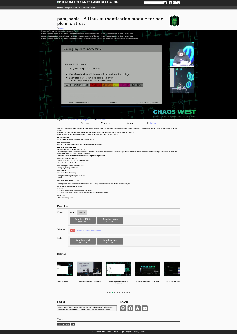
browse (60, 8)
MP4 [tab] (72, 212)
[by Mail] (145, 308)
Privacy (136, 332)
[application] (119, 74)
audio (93, 120)
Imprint (128, 332)
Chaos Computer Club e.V (102, 332)
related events (101, 120)
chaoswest (85, 8)
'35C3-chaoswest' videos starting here (76, 120)
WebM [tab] (82, 212)
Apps (122, 332)
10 (129, 292)
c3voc (143, 332)
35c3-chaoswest (63, 324)
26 (73, 324)
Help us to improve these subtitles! (89, 230)
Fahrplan (153, 123)
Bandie (61, 28)
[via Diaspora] (138, 308)
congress (68, 8)
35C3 (76, 8)
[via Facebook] (130, 308)
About (116, 332)
